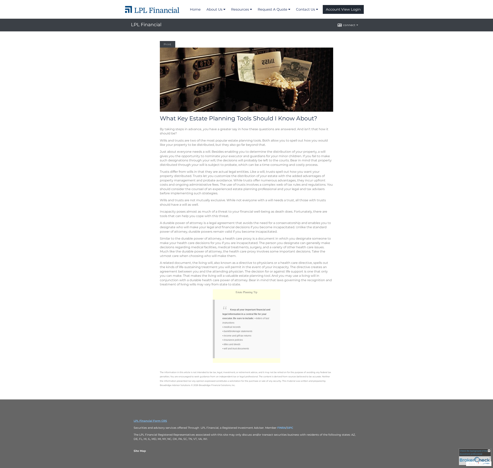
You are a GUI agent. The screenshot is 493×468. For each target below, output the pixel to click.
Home (195, 9)
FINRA (281, 427)
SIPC (290, 427)
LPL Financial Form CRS (150, 421)
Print (167, 44)
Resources (240, 9)
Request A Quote (272, 9)
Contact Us (305, 9)
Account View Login (343, 9)
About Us (214, 9)
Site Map (140, 451)
